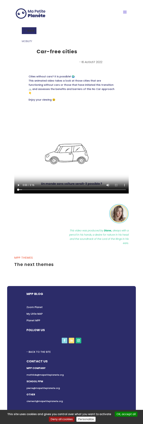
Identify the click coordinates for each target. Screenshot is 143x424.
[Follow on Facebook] (64, 340)
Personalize (86, 419)
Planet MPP (33, 320)
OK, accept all (126, 414)
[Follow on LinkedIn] (71, 340)
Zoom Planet (35, 307)
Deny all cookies (62, 419)
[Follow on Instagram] (78, 340)
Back (30, 30)
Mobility (27, 41)
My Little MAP (35, 314)
